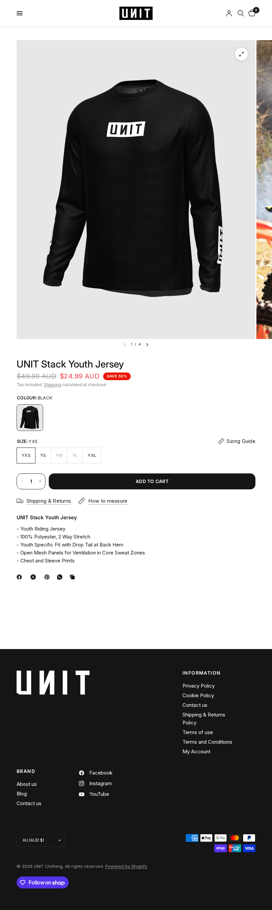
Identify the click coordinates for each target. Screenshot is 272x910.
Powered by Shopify (126, 866)
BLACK (30, 417)
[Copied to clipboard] (74, 577)
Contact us (194, 705)
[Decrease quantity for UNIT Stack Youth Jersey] (22, 481)
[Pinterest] (48, 577)
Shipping (52, 384)
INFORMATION (201, 673)
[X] (34, 577)
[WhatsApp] (61, 577)
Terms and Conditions (207, 742)
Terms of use (197, 732)
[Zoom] (241, 54)
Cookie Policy (198, 695)
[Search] (240, 13)
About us (27, 784)
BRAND (26, 771)
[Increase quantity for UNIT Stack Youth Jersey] (40, 481)
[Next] (147, 344)
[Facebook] (21, 577)
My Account (196, 751)
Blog (22, 793)
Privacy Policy (198, 686)
